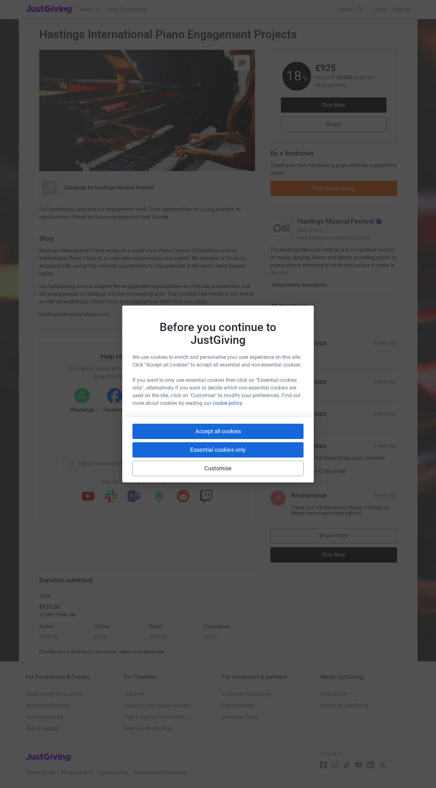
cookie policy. (228, 403)
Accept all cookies (218, 431)
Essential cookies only (218, 449)
